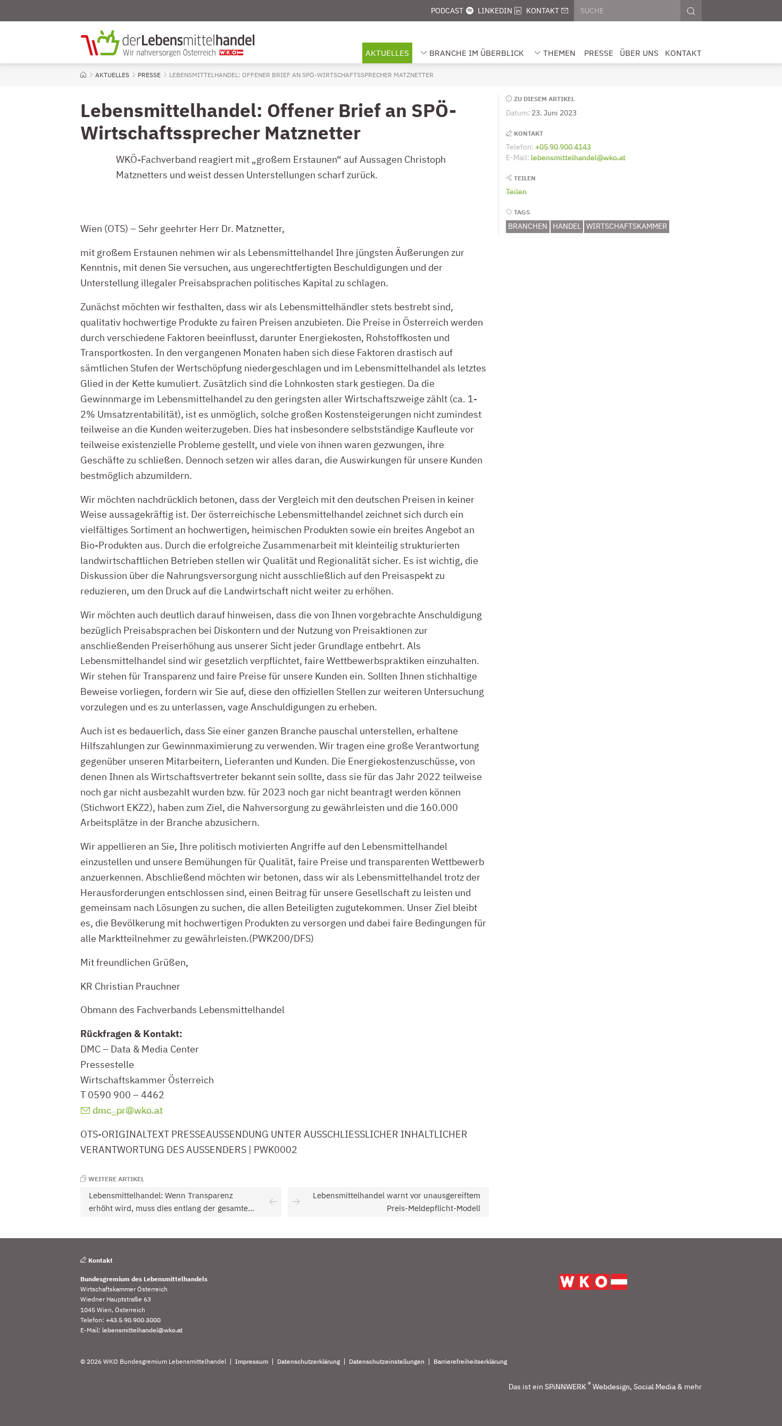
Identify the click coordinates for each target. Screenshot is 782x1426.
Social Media (655, 1386)
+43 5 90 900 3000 (133, 1320)
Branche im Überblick (476, 53)
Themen (559, 53)
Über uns (639, 53)
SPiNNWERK (565, 1386)
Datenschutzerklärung (308, 1361)
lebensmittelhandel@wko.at (578, 157)
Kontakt (542, 10)
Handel (567, 226)
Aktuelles (387, 53)
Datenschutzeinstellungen (387, 1361)
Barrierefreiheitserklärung (470, 1361)
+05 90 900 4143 (563, 147)
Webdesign (611, 1386)
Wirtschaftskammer (626, 226)
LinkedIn (495, 10)
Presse (598, 53)
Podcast (447, 10)
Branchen (527, 226)
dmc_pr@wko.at (128, 1110)
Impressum (251, 1361)
